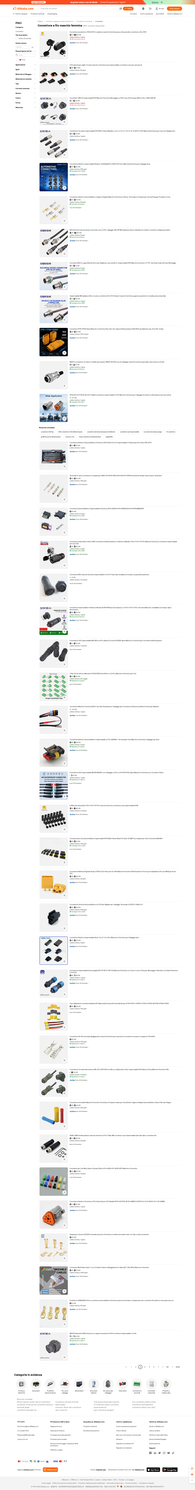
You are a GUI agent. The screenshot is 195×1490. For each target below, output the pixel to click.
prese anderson (100, 1407)
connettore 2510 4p (47, 432)
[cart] (150, 9)
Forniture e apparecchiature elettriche (59, 21)
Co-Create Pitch (23, 1431)
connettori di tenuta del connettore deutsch (35, 1405)
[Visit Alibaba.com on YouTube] (168, 1453)
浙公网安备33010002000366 (134, 1487)
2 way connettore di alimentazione (90, 437)
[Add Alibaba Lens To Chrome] (50, 1469)
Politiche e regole (56, 1450)
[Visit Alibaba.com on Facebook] (150, 1453)
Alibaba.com (139, 1470)
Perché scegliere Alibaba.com (27, 1426)
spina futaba (60, 1405)
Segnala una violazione (124, 1448)
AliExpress (65, 1480)
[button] (120, 8)
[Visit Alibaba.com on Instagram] (164, 1453)
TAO (115, 1480)
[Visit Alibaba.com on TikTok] (173, 1453)
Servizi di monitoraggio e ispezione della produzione (64, 1444)
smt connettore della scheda (144, 1402)
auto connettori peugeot (104, 1410)
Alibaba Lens (28, 1470)
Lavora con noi (22, 1439)
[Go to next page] (172, 1367)
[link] (192, 1468)
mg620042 (109, 437)
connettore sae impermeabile (129, 432)
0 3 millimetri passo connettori (106, 1405)
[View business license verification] (118, 1486)
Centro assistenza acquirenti (126, 1426)
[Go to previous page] (126, 1367)
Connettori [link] (99, 21)
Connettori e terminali (84, 21)
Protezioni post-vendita (58, 1439)
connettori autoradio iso (27, 1410)
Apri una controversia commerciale (128, 1435)
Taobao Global (107, 1480)
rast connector (61, 1410)
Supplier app (101, 1470)
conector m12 (69, 437)
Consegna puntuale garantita (60, 1435)
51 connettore (170, 432)
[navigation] (25, 695)
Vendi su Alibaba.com (156, 1426)
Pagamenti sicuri (56, 1426)
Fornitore (84, 43)
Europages (130, 1480)
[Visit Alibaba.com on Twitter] (159, 1453)
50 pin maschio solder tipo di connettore (33, 1402)
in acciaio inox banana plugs (153, 432)
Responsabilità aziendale (26, 1435)
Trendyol (121, 1480)
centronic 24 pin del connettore (68, 1407)
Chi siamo (21, 1422)
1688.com (74, 1480)
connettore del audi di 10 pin (67, 1402)
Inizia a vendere (154, 1431)
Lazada (97, 1480)
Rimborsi (119, 1439)
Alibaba (40, 21)
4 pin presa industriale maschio (106, 1402)
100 (167, 1367)
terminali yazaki (23, 1407)
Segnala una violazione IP (125, 1443)
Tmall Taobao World (86, 1480)
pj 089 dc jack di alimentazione (51, 437)
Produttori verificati (90, 1426)
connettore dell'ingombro (142, 1405)
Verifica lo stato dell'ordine (158, 1435)
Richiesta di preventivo (91, 1431)
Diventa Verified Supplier (157, 1439)
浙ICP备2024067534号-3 (155, 1487)
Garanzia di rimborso (57, 1431)
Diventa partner (154, 1443)
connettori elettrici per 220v (143, 1407)
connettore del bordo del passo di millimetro (101, 432)
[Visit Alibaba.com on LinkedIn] (155, 1453)
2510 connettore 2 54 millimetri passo (70, 432)
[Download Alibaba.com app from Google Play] (170, 1469)
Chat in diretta (121, 1431)
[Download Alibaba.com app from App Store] (153, 1469)
